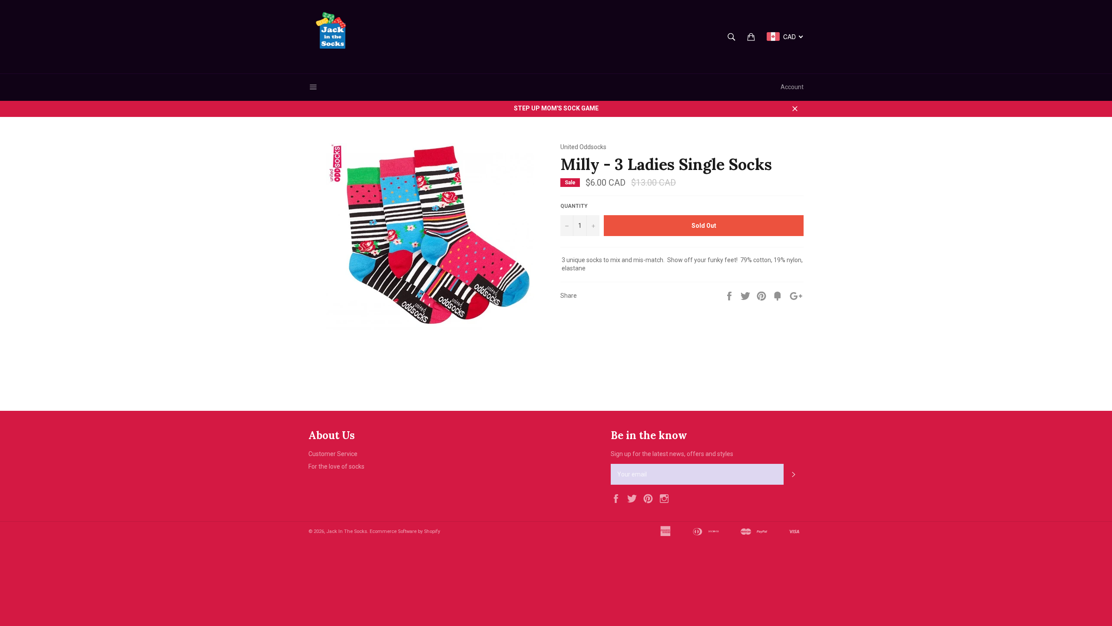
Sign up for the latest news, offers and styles (672, 453)
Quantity (574, 206)
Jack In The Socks (346, 531)
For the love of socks (336, 466)
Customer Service (332, 453)
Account (792, 86)
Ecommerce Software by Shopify (405, 531)
